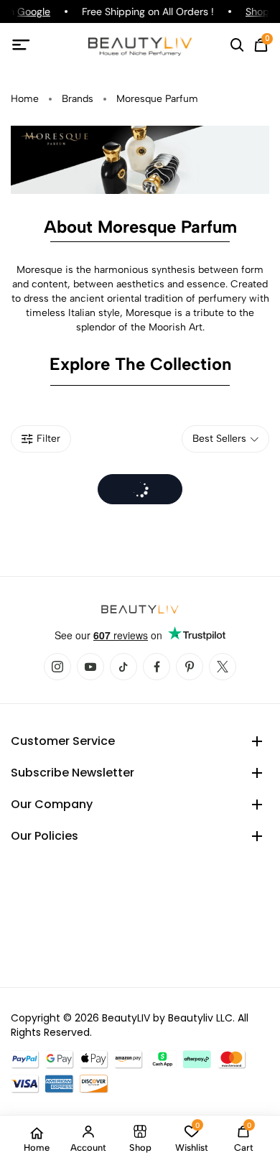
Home (25, 99)
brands (77, 99)
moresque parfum (157, 99)
